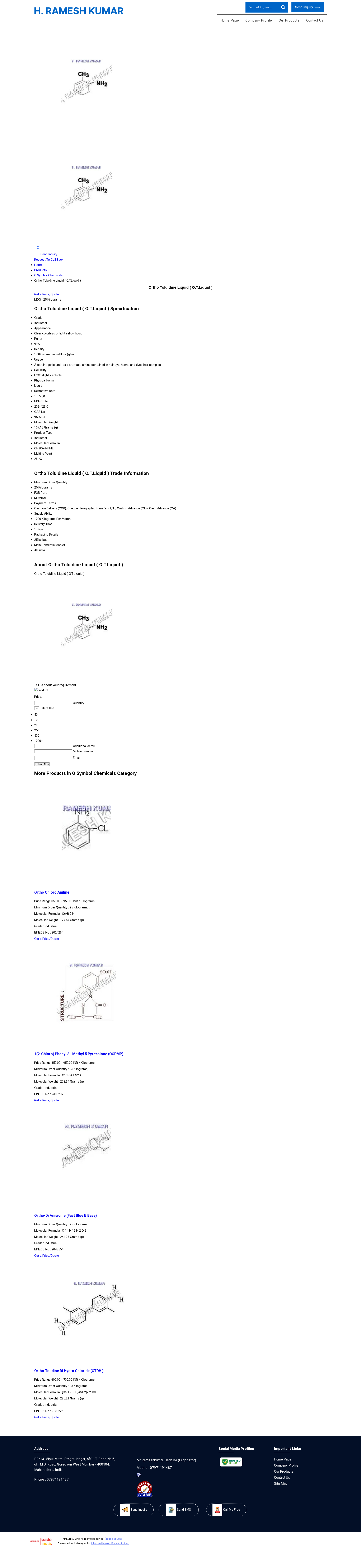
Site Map (280, 1484)
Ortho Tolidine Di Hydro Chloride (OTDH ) (68, 1371)
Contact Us (314, 20)
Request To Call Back (48, 259)
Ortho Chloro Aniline (51, 892)
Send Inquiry (304, 7)
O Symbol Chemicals (48, 275)
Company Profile (258, 20)
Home (38, 265)
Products (40, 270)
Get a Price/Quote (46, 294)
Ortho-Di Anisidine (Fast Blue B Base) (65, 1215)
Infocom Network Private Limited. (110, 1543)
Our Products (289, 20)
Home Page (229, 20)
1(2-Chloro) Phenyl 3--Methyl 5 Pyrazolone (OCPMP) (78, 1054)
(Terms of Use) (113, 1538)
